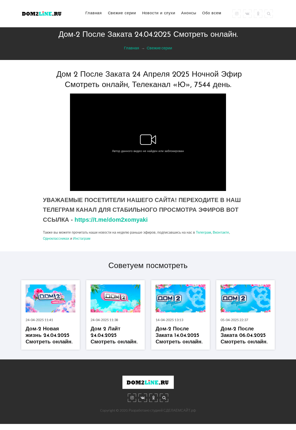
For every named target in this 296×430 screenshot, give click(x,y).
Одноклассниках (56, 238)
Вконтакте (221, 232)
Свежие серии (122, 13)
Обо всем (211, 13)
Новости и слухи (159, 13)
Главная (93, 13)
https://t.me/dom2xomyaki (111, 220)
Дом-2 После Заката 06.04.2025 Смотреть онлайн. (244, 336)
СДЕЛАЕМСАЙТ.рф (179, 410)
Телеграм (203, 232)
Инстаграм (81, 238)
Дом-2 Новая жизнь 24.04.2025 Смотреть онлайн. (49, 336)
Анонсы (188, 13)
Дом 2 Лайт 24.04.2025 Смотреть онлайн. (114, 336)
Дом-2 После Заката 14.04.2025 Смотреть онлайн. (179, 336)
